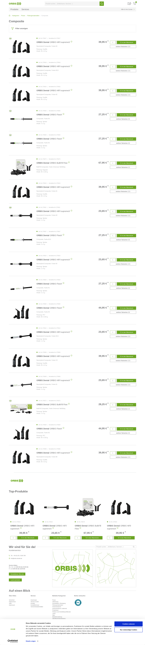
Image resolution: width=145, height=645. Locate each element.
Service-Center (35, 601)
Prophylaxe (55, 610)
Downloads (34, 600)
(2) (123, 167)
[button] (129, 4)
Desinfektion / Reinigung (59, 603)
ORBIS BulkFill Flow (51, 163)
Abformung (55, 601)
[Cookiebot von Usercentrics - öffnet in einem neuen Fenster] (12, 641)
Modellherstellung (57, 617)
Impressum (12, 605)
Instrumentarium (56, 606)
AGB (10, 603)
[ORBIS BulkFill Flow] (21, 167)
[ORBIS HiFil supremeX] (21, 46)
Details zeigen (31, 641)
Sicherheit (11, 600)
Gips (53, 615)
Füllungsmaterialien (57, 605)
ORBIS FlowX (49, 115)
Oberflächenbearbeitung (58, 618)
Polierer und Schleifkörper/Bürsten (61, 612)
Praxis (54, 600)
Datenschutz (12, 601)
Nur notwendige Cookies (128, 630)
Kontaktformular (35, 605)
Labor (54, 613)
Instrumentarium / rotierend (59, 608)
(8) (123, 119)
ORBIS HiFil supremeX (53, 42)
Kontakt (33, 603)
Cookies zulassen (129, 624)
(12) (123, 46)
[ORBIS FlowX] (21, 119)
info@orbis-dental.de (16, 558)
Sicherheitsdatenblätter (37, 606)
